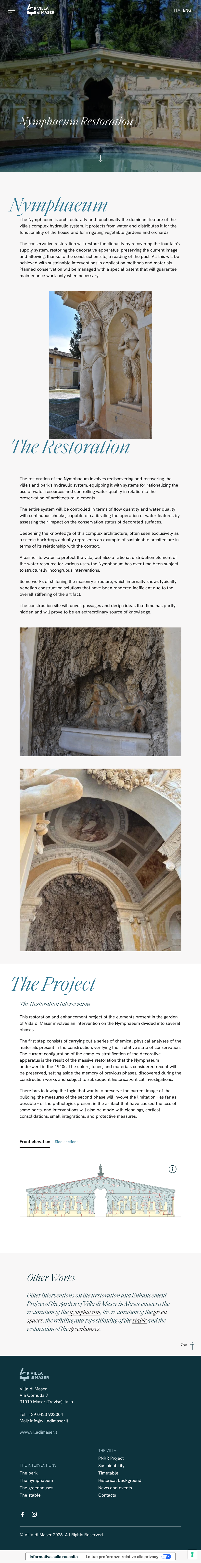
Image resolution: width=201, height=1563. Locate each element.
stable (139, 1321)
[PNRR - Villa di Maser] (42, 10)
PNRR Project (111, 1458)
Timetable (108, 1473)
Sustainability (111, 1465)
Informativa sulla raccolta (54, 1556)
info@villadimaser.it (49, 1421)
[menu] (10, 10)
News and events (115, 1487)
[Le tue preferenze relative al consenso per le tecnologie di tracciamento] (192, 1554)
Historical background (119, 1480)
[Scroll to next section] (100, 161)
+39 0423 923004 (46, 1414)
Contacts (107, 1495)
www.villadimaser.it (38, 1432)
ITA (177, 10)
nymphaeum (84, 1312)
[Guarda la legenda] (172, 1169)
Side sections (66, 1141)
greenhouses (84, 1329)
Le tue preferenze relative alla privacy (122, 1556)
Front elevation (35, 1141)
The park (29, 1473)
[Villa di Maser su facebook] (22, 1515)
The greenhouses (36, 1487)
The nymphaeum (36, 1480)
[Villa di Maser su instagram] (34, 1515)
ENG (187, 10)
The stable (30, 1495)
